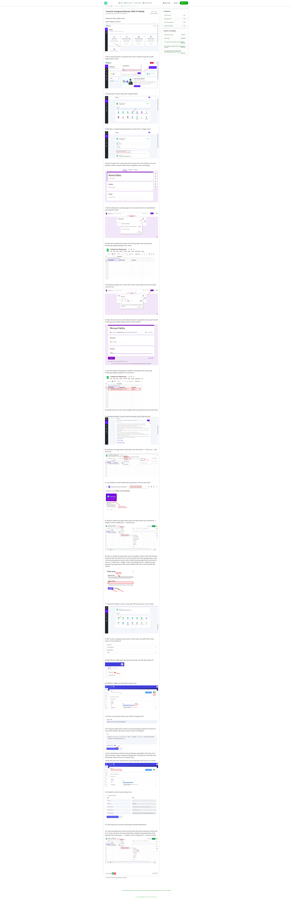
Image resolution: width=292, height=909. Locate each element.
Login (176, 3)
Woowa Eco (138, 3)
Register (184, 3)
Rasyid (156, 13)
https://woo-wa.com (146, 897)
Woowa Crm (129, 3)
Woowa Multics (175, 26)
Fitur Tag (175, 38)
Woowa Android (148, 3)
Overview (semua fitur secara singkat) (175, 42)
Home (121, 3)
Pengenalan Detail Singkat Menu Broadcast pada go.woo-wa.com (175, 51)
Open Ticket (167, 3)
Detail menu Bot (175, 35)
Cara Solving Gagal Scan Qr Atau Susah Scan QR (175, 46)
